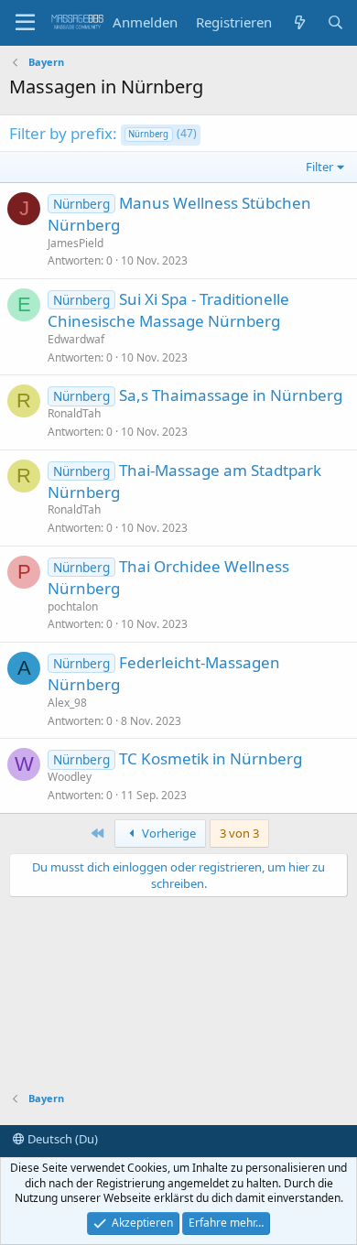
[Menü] (25, 23)
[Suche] (335, 22)
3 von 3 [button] (239, 833)
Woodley (70, 777)
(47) (162, 133)
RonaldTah (74, 413)
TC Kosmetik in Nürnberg (210, 758)
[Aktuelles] (299, 22)
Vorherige (167, 833)
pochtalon (73, 606)
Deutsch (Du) (61, 1139)
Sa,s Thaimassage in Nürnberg (230, 395)
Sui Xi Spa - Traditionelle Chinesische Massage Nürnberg (168, 309)
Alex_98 (67, 702)
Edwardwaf (76, 339)
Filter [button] (319, 166)
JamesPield (75, 243)
